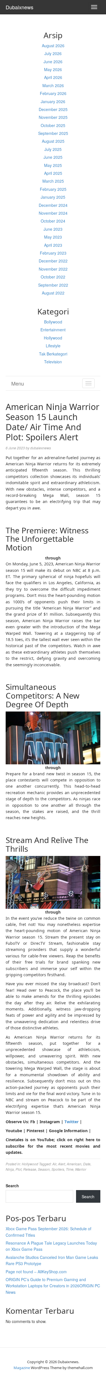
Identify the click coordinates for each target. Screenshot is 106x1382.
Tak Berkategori (53, 354)
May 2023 (53, 237)
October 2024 (53, 221)
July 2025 (53, 149)
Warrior (80, 1169)
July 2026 (53, 53)
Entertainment (53, 329)
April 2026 (53, 77)
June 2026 (53, 61)
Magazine (22, 1367)
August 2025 (53, 141)
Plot (18, 1169)
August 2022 (53, 293)
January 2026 (53, 101)
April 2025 (53, 173)
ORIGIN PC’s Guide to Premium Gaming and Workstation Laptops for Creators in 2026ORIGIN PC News (53, 1286)
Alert (61, 1163)
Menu (17, 383)
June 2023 (53, 229)
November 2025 (53, 117)
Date (86, 1163)
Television (53, 361)
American (74, 1163)
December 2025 (53, 109)
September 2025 (53, 133)
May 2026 (53, 69)
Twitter (71, 1121)
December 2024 (53, 205)
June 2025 (53, 157)
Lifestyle (53, 345)
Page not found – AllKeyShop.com (36, 1271)
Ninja (10, 1169)
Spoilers (57, 1169)
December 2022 (53, 261)
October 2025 (53, 125)
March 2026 (53, 85)
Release (29, 1169)
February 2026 (53, 93)
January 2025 (53, 197)
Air (54, 1163)
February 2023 (53, 253)
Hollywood (53, 338)
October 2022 (53, 277)
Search (12, 1185)
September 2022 (53, 285)
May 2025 (53, 165)
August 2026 (53, 45)
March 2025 (53, 181)
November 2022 (53, 269)
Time (69, 1169)
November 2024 (53, 213)
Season (44, 1169)
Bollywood (53, 322)
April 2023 (53, 245)
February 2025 (53, 189)
